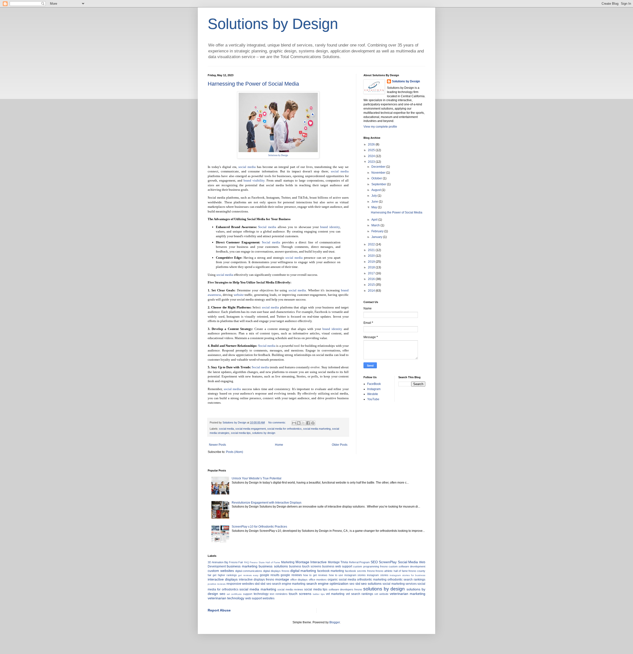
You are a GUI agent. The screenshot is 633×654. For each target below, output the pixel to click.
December (378, 166)
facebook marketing (330, 571)
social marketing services (400, 583)
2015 (372, 284)
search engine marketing (289, 583)
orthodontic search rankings (406, 579)
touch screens (300, 594)
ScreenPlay (388, 562)
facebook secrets (355, 570)
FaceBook (374, 384)
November (378, 172)
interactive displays (223, 579)
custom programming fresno (370, 566)
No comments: (277, 422)
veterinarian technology (226, 598)
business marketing (242, 566)
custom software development (407, 566)
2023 (372, 162)
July (374, 195)
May (374, 207)
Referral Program (359, 562)
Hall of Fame (273, 562)
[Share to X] (303, 422)
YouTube (373, 399)
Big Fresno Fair (233, 562)
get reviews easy (248, 575)
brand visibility (254, 180)
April (374, 219)
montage (282, 579)
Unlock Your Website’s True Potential (256, 478)
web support (253, 598)
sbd (257, 583)
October (377, 178)
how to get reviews (315, 575)
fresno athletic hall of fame (391, 570)
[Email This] (294, 422)
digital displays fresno (276, 570)
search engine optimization (327, 583)
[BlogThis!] (298, 422)
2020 (372, 255)
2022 (372, 244)
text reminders (279, 593)
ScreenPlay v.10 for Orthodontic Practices (259, 526)
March (376, 225)
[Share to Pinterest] (312, 422)
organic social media (342, 579)
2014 (372, 290)
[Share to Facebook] (308, 422)
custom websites (221, 571)
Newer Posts (217, 444)
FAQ (246, 562)
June (375, 201)
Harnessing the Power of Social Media (253, 84)
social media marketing (317, 428)
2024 (372, 156)
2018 (372, 267)
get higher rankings (225, 575)
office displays (299, 579)
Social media (267, 227)
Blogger (334, 622)
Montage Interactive (311, 562)
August (376, 190)
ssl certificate (234, 594)
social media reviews (290, 589)
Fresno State (257, 562)
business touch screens (305, 566)
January (377, 237)
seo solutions (371, 583)
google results (269, 575)
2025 (372, 150)
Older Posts (339, 444)
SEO (374, 562)
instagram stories (377, 575)
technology (261, 594)
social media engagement (250, 428)
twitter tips (319, 594)
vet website (381, 593)
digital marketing (303, 571)
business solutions (273, 566)
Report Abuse (219, 610)
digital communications (248, 570)
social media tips (241, 432)
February (377, 231)
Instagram (374, 389)
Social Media (408, 562)
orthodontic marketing (371, 579)
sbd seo (265, 583)
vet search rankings (359, 594)
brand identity (330, 227)
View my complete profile (380, 126)
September (379, 184)
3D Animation (216, 562)
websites (268, 598)
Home (279, 444)
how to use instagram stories (347, 575)
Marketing (287, 562)
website (239, 295)
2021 (372, 250)
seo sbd (354, 583)
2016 (372, 279)
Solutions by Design (273, 24)
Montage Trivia (338, 562)
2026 (372, 144)
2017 (372, 273)
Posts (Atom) (234, 452)
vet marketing (335, 594)
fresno (371, 570)
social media (247, 167)
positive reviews (217, 584)
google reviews (291, 575)
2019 (372, 261)
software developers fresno (345, 589)
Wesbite (372, 394)
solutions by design (263, 432)
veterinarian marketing (407, 594)
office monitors (318, 579)
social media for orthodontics (284, 428)
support (247, 593)
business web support (337, 566)
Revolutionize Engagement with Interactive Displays (266, 502)
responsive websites (240, 583)
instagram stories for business (407, 575)
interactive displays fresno (256, 579)
